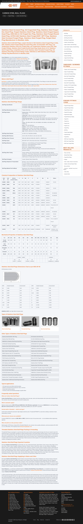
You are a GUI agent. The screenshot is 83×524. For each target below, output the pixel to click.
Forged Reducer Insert (68, 110)
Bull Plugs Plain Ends (68, 35)
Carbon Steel (42, 84)
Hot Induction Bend (29, 501)
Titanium (29, 85)
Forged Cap (66, 121)
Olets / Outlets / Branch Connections (71, 161)
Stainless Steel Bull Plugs (21, 58)
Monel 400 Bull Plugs (68, 51)
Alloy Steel (54, 84)
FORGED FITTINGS (50, 4)
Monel (21, 85)
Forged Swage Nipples (68, 132)
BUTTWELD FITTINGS (40, 4)
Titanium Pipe (12, 495)
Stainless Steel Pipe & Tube (15, 507)
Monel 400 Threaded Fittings (69, 82)
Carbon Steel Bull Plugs (21, 15)
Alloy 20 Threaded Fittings (69, 87)
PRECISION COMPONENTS (61, 6)
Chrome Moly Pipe (13, 500)
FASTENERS (31, 6)
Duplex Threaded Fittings (68, 71)
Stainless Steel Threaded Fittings (70, 69)
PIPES (27, 4)
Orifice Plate (66, 171)
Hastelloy (25, 85)
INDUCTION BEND (49, 6)
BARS (72, 4)
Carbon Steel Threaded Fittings (70, 73)
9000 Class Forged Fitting (69, 143)
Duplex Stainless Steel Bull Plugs (70, 44)
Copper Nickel (36, 85)
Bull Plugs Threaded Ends (69, 40)
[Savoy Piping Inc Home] (12, 5)
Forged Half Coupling (68, 114)
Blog (38, 519)
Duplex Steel (4, 85)
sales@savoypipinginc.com (75, 1)
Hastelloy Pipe (12, 497)
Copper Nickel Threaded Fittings (70, 91)
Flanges (65, 159)
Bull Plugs (4, 81)
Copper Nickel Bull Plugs (68, 57)
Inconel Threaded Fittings (69, 78)
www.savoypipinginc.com (69, 505)
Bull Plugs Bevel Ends (68, 37)
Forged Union (66, 123)
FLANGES (67, 4)
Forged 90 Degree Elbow (68, 107)
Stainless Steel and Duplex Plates (70, 163)
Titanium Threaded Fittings (69, 89)
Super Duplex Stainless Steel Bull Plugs (71, 46)
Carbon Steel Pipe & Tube (15, 505)
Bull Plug (65, 130)
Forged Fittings (11, 15)
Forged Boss (66, 136)
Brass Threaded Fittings (68, 96)
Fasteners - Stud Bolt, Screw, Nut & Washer (70, 169)
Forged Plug (66, 127)
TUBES (31, 4)
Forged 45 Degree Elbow (68, 105)
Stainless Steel (48, 84)
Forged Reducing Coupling (69, 116)
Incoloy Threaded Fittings (69, 80)
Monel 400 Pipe (13, 498)
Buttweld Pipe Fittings (68, 155)
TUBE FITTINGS (60, 4)
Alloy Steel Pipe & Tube (14, 504)
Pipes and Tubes (67, 152)
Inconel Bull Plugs (67, 49)
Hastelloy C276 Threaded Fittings (70, 85)
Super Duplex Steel (12, 85)
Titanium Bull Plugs (67, 55)
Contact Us (47, 519)
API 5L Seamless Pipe (14, 501)
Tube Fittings (27, 497)
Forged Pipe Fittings (68, 157)
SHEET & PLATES (39, 6)
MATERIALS (71, 6)
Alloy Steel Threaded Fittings (69, 76)
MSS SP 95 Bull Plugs (68, 60)
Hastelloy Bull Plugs (68, 53)
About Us (42, 519)
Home (4, 15)
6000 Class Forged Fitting (69, 141)
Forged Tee (66, 118)
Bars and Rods (67, 166)
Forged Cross (66, 125)
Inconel (17, 85)
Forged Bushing (67, 134)
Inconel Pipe (12, 494)
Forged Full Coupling (68, 112)
